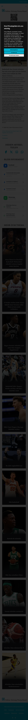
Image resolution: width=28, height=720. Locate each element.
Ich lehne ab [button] (14, 52)
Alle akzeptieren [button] (14, 49)
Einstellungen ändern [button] (14, 55)
